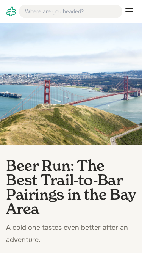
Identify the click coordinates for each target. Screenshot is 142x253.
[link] (11, 11)
